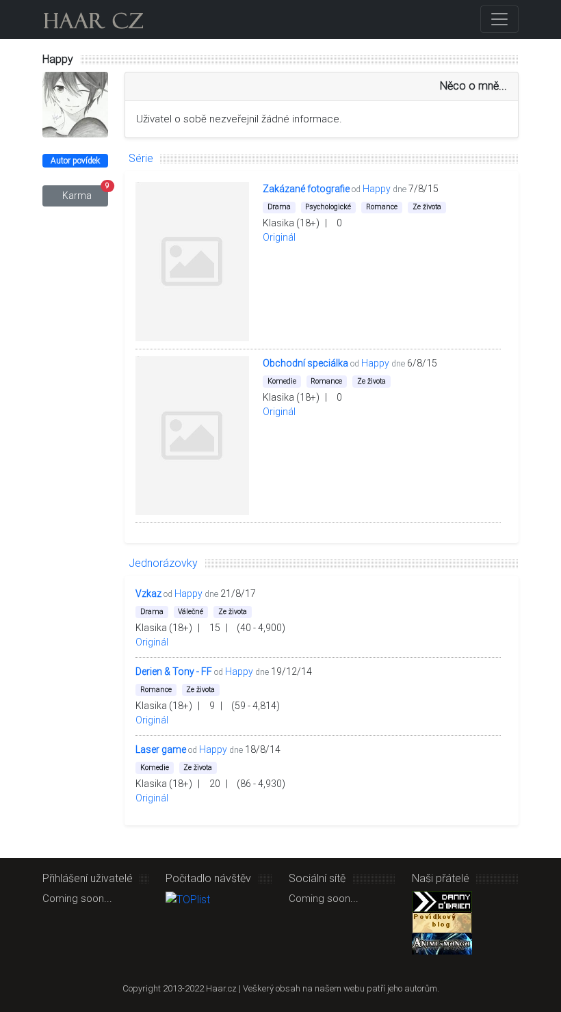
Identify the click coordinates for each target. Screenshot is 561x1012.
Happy (377, 188)
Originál (279, 237)
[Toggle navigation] (499, 19)
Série (141, 158)
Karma (85, 193)
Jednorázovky (163, 563)
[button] (451, 188)
